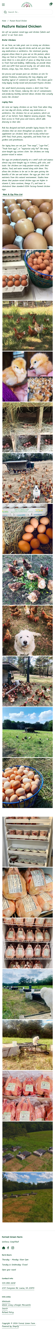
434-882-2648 (8, 1283)
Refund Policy (8, 1312)
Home (4, 21)
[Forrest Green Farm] (26, 4)
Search (5, 1308)
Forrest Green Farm (27, 1323)
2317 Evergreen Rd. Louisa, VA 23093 (18, 1288)
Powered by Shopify (10, 1326)
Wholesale (6, 1301)
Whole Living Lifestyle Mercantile (16, 1305)
